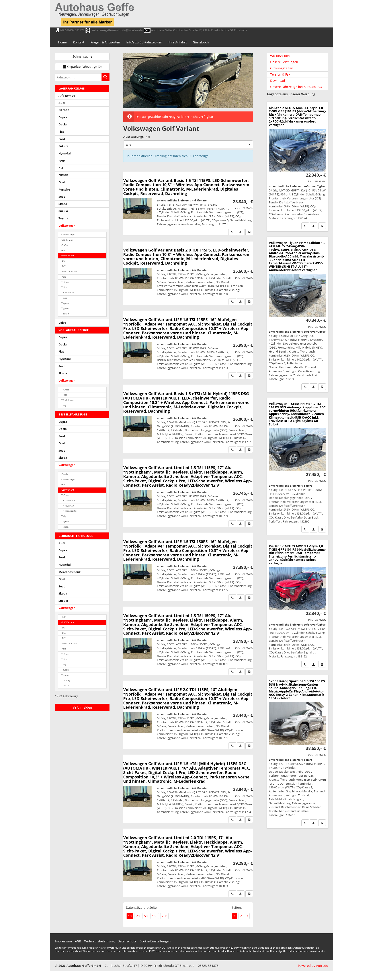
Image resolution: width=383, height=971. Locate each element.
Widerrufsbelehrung (99, 941)
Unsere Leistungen (284, 62)
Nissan (63, 175)
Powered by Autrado (313, 965)
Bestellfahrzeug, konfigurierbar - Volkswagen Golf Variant (188, 203)
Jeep (62, 160)
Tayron (65, 303)
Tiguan (64, 308)
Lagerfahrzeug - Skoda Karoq (297, 751)
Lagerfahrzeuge (71, 88)
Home (62, 42)
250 (164, 916)
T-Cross (65, 282)
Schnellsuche (82, 56)
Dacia (63, 124)
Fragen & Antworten (105, 42)
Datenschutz (127, 941)
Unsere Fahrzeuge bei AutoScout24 (296, 87)
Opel (62, 182)
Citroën (64, 110)
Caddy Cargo (67, 234)
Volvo (62, 323)
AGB (78, 941)
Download (277, 80)
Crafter (65, 245)
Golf (63, 250)
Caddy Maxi (67, 239)
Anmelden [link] (84, 707)
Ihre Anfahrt (177, 42)
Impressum (63, 941)
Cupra (63, 117)
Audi (62, 103)
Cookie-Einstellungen (155, 941)
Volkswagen (67, 226)
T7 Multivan (67, 292)
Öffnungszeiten (281, 68)
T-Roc (64, 287)
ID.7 (63, 266)
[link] (232, 232)
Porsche (64, 189)
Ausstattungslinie (136, 137)
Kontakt (78, 42)
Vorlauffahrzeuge (74, 330)
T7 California (68, 500)
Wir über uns (280, 56)
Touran (65, 313)
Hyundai (65, 153)
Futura (63, 146)
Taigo (64, 297)
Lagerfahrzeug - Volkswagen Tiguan (297, 314)
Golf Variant (67, 255)
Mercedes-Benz (69, 572)
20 (138, 916)
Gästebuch (201, 42)
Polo (63, 276)
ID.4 (63, 633)
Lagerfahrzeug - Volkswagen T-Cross (297, 466)
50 (146, 916)
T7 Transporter (69, 510)
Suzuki (63, 211)
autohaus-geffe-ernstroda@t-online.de (117, 30)
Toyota (63, 218)
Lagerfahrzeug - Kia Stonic (297, 166)
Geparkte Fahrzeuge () (84, 66)
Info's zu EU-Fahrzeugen (144, 42)
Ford (62, 139)
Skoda (63, 204)
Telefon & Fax (280, 74)
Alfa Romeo (67, 95)
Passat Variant (69, 271)
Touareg (65, 680)
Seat (62, 197)
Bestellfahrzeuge (73, 414)
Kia (61, 168)
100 (154, 916)
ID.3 (63, 260)
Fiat (61, 132)
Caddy (64, 474)
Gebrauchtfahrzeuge (76, 536)
